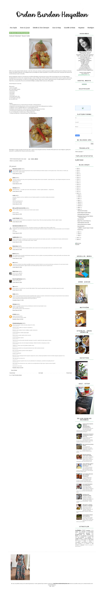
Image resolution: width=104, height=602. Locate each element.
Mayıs (79, 207)
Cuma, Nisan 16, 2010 (17, 173)
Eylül (79, 200)
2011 (78, 191)
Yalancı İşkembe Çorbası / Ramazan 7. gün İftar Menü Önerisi (88, 464)
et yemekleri (86, 543)
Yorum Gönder (14, 370)
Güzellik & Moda (69, 28)
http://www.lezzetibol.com (18, 225)
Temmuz (79, 203)
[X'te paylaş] (34, 159)
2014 (78, 186)
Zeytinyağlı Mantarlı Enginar (83, 214)
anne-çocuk (83, 539)
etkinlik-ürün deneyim (84, 533)
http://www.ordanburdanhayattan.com (61, 583)
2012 (78, 189)
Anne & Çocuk (25, 28)
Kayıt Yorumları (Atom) (17, 375)
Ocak (79, 235)
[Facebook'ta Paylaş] (36, 159)
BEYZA (14, 253)
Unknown (15, 187)
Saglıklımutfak (16, 237)
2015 (78, 184)
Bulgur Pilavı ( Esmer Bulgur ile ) (84, 220)
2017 (78, 181)
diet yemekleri (84, 542)
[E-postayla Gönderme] (29, 158)
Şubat (79, 233)
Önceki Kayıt (69, 373)
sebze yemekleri (88, 538)
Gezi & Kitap (56, 28)
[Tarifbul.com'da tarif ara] (82, 110)
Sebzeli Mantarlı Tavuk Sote (83, 222)
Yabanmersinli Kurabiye (82, 210)
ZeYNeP (14, 314)
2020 (78, 175)
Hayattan (81, 28)
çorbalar (89, 537)
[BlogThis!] (33, 159)
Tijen (14, 286)
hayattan (88, 530)
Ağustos (79, 202)
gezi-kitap (91, 535)
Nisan (79, 209)
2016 (78, 182)
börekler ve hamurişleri (87, 531)
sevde (14, 195)
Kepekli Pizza (80, 229)
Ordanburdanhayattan (17, 323)
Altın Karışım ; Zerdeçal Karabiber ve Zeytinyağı (87, 505)
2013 (78, 188)
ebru (14, 262)
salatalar (88, 534)
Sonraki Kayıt (12, 373)
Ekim (79, 198)
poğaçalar (82, 544)
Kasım (79, 196)
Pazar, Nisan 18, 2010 (17, 310)
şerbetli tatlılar (77, 546)
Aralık (79, 195)
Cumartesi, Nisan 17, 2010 (18, 300)
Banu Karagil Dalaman (17, 279)
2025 (78, 168)
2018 (78, 179)
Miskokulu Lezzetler (17, 168)
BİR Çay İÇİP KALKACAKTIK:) (19, 208)
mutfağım (20, 160)
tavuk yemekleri (78, 543)
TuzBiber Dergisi (78, 538)
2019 (78, 177)
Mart (79, 232)
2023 (78, 170)
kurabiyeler (84, 535)
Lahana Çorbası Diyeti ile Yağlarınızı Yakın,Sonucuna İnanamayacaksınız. (88, 425)
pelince (14, 177)
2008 (78, 239)
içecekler (90, 542)
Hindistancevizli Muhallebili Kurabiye (87, 495)
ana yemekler (15, 160)
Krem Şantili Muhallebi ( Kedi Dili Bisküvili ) (88, 485)
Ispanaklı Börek (81, 219)
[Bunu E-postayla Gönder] (31, 159)
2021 (78, 173)
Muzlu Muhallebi (81, 226)
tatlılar (76, 531)
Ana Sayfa (13, 28)
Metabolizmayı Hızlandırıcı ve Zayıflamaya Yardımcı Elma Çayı (88, 435)
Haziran (79, 205)
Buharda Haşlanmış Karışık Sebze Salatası (87, 455)
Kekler (76, 535)
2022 (78, 172)
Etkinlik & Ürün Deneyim (41, 28)
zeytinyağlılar (77, 542)
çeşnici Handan (16, 218)
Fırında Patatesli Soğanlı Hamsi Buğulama (88, 515)
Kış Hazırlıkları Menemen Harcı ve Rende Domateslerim (88, 475)
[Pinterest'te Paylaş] (37, 159)
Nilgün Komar (16, 271)
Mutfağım (91, 28)
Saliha (14, 294)
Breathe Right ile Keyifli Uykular (84, 212)
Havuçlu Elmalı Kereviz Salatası (84, 224)
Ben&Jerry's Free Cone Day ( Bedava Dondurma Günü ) (85, 217)
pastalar (77, 539)
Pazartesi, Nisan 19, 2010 (18, 319)
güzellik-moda (78, 534)
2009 (78, 237)
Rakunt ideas (15, 246)
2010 (78, 193)
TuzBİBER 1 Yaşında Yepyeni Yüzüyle (85, 227)
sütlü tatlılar (91, 539)
